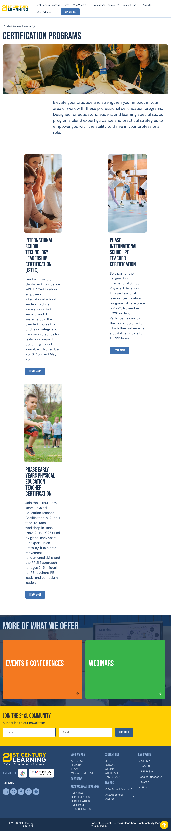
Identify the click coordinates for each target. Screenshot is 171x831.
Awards (147, 4)
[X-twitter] (13, 791)
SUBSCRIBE (124, 732)
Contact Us (70, 12)
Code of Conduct (100, 823)
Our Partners (44, 11)
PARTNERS (76, 779)
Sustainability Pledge (150, 823)
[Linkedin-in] (6, 791)
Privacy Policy (98, 825)
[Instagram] (28, 791)
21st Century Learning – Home (53, 4)
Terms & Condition (124, 823)
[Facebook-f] (21, 791)
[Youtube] (36, 791)
